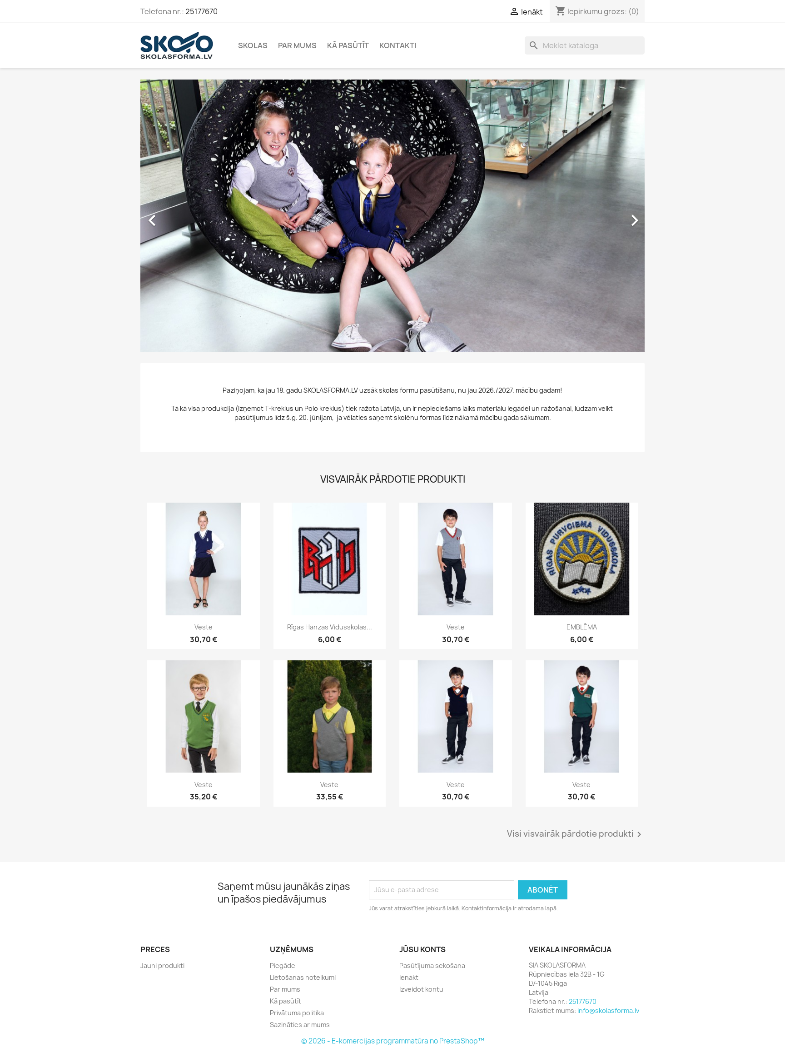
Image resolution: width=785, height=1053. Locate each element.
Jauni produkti (162, 965)
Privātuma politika (297, 1012)
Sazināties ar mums (300, 1024)
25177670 (201, 11)
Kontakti (397, 45)
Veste (203, 627)
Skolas (253, 45)
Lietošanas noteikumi (303, 977)
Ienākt (408, 977)
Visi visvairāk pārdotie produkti (576, 834)
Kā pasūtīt (348, 45)
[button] (178, 216)
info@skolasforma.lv (608, 1010)
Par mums (297, 45)
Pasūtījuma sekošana (432, 965)
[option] (392, 216)
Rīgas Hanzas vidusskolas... (329, 627)
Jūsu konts (422, 949)
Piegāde (282, 965)
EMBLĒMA (581, 627)
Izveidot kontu (421, 989)
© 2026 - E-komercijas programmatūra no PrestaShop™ (392, 1041)
